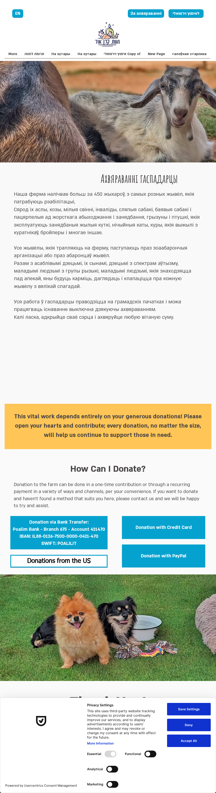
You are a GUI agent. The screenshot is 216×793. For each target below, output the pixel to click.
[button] (34, 55)
